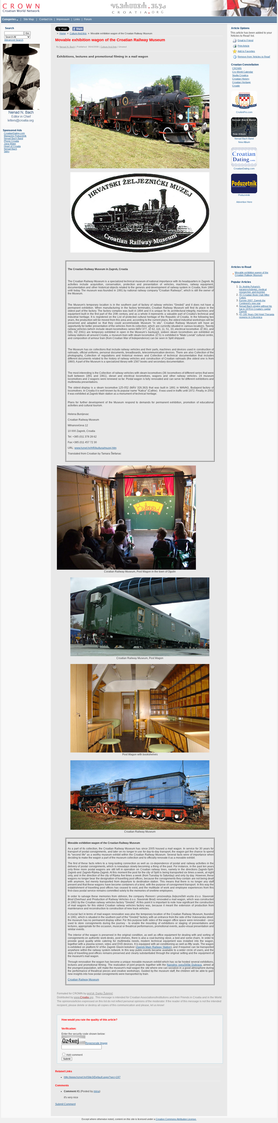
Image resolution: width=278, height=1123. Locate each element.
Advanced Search (13, 40)
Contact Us (45, 19)
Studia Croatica (240, 75)
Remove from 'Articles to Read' (254, 56)
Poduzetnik (244, 195)
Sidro (6, 151)
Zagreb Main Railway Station (153, 947)
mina (96, 1091)
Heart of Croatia (12, 146)
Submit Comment (65, 1104)
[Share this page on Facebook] (78, 29)
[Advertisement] (244, 237)
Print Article (243, 45)
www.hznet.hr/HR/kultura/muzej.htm (95, 447)
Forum (88, 19)
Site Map (28, 19)
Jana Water (10, 143)
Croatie (236, 85)
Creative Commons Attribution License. (176, 1119)
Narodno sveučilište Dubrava (184, 964)
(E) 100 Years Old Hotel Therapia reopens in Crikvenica (256, 315)
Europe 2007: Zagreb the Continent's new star (252, 302)
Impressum (63, 19)
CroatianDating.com (14, 133)
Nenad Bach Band (13, 138)
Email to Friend (245, 40)
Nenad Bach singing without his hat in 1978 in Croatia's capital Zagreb (255, 309)
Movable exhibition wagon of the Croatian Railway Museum (251, 273)
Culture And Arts (78, 33)
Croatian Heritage (241, 82)
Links (77, 19)
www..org (83, 997)
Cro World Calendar (242, 71)
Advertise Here (244, 202)
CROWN (237, 68)
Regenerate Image (96, 1043)
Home (63, 33)
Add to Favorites (246, 51)
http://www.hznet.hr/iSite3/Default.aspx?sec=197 (92, 1077)
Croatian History (240, 78)
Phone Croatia (11, 141)
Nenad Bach (10, 149)
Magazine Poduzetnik (15, 135)
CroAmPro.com (244, 112)
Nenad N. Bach (67, 47)
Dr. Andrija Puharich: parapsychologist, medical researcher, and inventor (252, 289)
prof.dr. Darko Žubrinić (100, 993)
